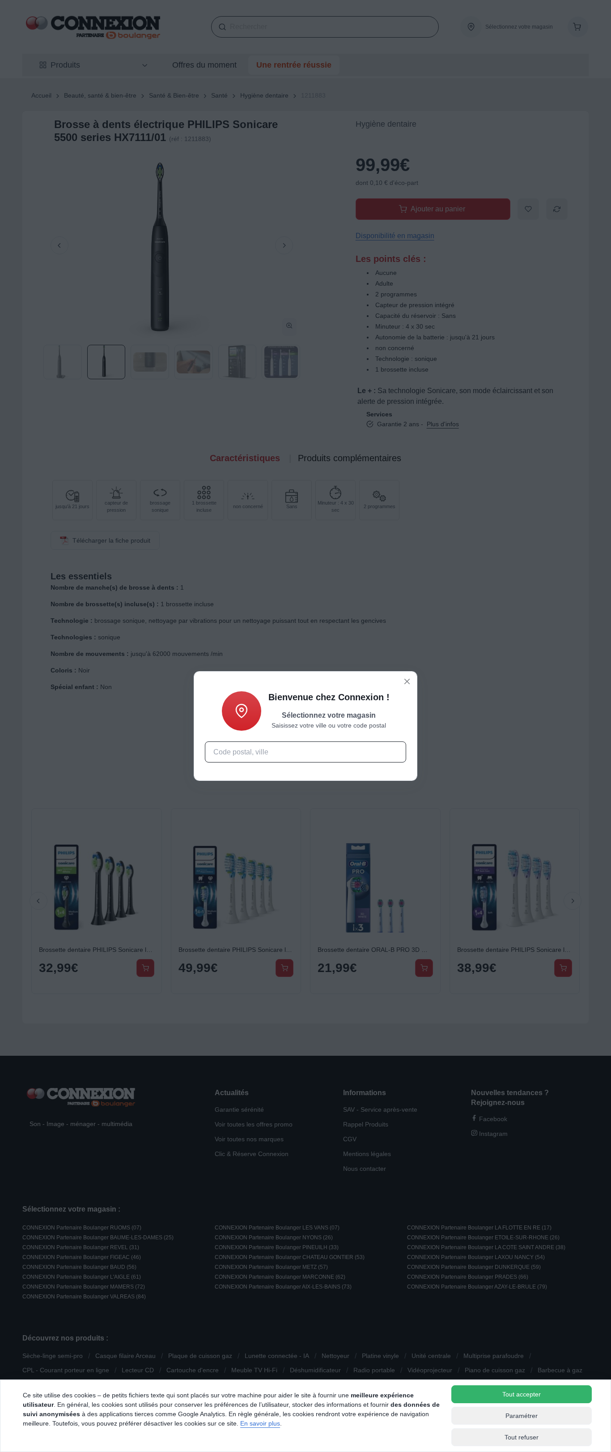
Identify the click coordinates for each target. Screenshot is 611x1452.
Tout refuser (522, 1437)
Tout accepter (521, 1394)
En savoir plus (260, 1423)
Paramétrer (521, 1415)
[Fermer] (407, 681)
